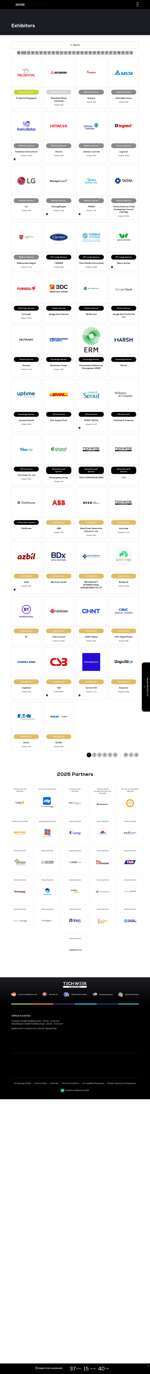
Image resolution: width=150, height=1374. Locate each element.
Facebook (117, 4)
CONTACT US (81, 1021)
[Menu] (137, 4)
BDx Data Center (59, 582)
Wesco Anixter (123, 263)
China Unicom (58, 637)
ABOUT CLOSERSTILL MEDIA (88, 1035)
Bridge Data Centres (59, 314)
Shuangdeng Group (58, 477)
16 (126, 755)
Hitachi (58, 152)
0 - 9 (24, 53)
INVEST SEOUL (91, 420)
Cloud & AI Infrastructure (27, 994)
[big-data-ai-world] (94, 994)
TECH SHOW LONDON (124, 1035)
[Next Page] (131, 755)
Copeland (26, 688)
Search (76, 45)
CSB (59, 688)
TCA (124, 477)
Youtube (127, 4)
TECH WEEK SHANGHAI (125, 1026)
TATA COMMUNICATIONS (91, 477)
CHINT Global (91, 637)
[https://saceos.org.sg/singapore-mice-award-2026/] (20, 1068)
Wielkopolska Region (26, 263)
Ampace (91, 98)
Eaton (26, 742)
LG (26, 207)
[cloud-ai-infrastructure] (13, 994)
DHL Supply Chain (58, 420)
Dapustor (123, 688)
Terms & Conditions (70, 1083)
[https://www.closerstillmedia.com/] (131, 1072)
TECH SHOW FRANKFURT (126, 1030)
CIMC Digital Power (124, 637)
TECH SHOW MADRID (124, 1040)
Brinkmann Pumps (58, 365)
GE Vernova (91, 314)
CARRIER (58, 263)
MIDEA (91, 207)
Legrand (124, 152)
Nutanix (26, 365)
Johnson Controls (91, 152)
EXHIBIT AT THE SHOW (86, 1030)
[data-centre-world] (120, 994)
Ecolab (59, 742)
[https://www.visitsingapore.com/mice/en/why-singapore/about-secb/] (89, 1076)
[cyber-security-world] (66, 994)
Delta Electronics (124, 98)
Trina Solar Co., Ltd (26, 475)
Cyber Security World (79, 994)
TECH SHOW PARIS (123, 1044)
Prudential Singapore (26, 98)
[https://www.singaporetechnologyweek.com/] (75, 987)
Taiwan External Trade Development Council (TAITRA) (123, 209)
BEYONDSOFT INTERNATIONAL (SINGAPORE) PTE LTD (91, 585)
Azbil (26, 582)
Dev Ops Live (53, 994)
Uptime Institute (26, 420)
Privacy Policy (40, 1083)
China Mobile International (91, 263)
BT (26, 637)
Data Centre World (132, 994)
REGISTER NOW (82, 1026)
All (19, 53)
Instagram (132, 4)
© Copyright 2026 (22, 1083)
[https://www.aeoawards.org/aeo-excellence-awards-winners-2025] (14, 1068)
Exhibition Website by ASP (77, 1090)
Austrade (123, 528)
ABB (59, 528)
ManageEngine (59, 207)
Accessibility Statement (93, 1083)
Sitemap (54, 1083)
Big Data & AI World (106, 994)
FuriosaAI (26, 314)
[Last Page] (136, 755)
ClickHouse (26, 528)
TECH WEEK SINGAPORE (125, 1021)
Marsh (124, 365)
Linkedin (122, 4)
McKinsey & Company (124, 420)
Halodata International (26, 152)
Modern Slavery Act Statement (122, 1083)
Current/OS (91, 688)
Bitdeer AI (123, 582)
